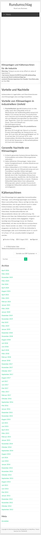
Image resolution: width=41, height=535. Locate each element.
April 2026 (5, 270)
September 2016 (7, 402)
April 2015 (5, 430)
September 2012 (7, 509)
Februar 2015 (6, 437)
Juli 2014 (5, 457)
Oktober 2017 (6, 371)
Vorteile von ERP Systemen (26, 253)
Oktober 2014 (6, 447)
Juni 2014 (5, 461)
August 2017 (6, 378)
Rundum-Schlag (9, 239)
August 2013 (6, 482)
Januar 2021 (6, 305)
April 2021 (5, 295)
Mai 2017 (5, 388)
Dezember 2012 (7, 499)
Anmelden (5, 521)
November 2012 (7, 502)
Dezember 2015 (7, 412)
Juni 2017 (5, 385)
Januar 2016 (6, 409)
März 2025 (5, 281)
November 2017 (7, 367)
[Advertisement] (20, 39)
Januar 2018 (6, 360)
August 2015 (6, 419)
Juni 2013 (5, 489)
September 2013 (7, 478)
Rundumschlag (20, 5)
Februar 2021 (6, 301)
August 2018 (6, 340)
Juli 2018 (5, 343)
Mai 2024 (5, 284)
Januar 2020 (6, 312)
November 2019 (7, 319)
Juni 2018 (5, 346)
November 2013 (7, 471)
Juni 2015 (5, 426)
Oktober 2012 (6, 506)
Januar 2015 (6, 440)
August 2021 (6, 291)
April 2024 (5, 288)
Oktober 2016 (6, 398)
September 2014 (7, 450)
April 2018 (5, 350)
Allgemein (35, 239)
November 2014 (7, 444)
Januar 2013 (6, 495)
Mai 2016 (5, 405)
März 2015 (5, 433)
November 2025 (7, 277)
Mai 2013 (5, 492)
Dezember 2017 (7, 364)
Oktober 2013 (6, 475)
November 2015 (7, 416)
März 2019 (5, 326)
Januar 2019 (6, 329)
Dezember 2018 (7, 333)
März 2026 (5, 274)
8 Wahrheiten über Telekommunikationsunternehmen (13, 247)
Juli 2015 (5, 423)
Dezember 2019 (7, 315)
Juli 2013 (5, 485)
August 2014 (6, 454)
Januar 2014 (6, 464)
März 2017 (5, 392)
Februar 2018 (6, 357)
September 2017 (7, 374)
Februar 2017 (6, 395)
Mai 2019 (5, 322)
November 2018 (7, 336)
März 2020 (5, 308)
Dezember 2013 (7, 468)
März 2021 (5, 298)
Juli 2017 (5, 381)
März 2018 (5, 353)
